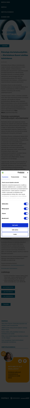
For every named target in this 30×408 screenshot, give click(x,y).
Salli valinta (15, 229)
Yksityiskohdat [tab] (15, 177)
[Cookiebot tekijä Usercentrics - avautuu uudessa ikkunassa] (18, 173)
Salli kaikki (15, 225)
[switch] (26, 208)
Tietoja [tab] (25, 177)
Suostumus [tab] (5, 177)
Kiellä (15, 234)
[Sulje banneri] (27, 172)
